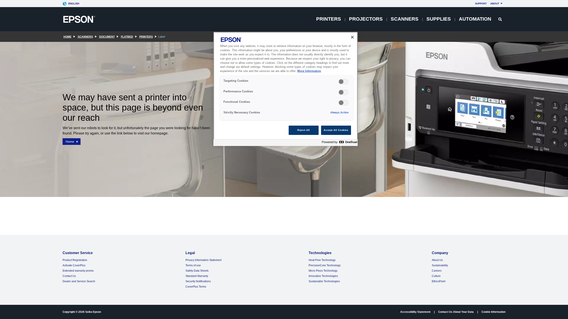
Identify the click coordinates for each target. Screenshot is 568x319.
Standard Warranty (196, 276)
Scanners (404, 19)
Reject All (303, 130)
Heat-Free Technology (322, 260)
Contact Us (69, 276)
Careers (437, 270)
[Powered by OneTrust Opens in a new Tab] (338, 143)
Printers (328, 19)
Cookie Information (493, 311)
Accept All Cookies (336, 130)
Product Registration (75, 260)
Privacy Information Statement (203, 260)
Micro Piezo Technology (323, 270)
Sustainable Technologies (324, 281)
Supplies (438, 19)
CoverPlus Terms (195, 286)
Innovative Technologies (323, 276)
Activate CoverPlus (74, 265)
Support (481, 3)
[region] (285, 89)
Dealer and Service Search (79, 281)
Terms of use (193, 265)
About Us (437, 260)
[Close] (352, 37)
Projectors (366, 19)
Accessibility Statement (415, 311)
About (494, 3)
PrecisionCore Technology (325, 265)
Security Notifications (198, 281)
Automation (475, 19)
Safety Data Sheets (197, 270)
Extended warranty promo (78, 270)
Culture (436, 276)
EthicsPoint (438, 281)
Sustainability (440, 265)
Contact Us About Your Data (456, 311)
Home (70, 141)
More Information (309, 71)
